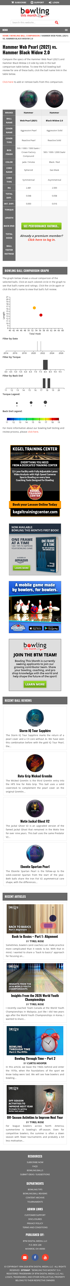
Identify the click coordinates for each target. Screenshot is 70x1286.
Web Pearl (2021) (28, 120)
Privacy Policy (35, 1223)
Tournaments (35, 1201)
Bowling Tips (35, 1189)
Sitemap (25, 1270)
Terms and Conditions (35, 1227)
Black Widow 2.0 (54, 120)
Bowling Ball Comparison (25, 35)
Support (39, 2)
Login (56, 2)
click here (33, 431)
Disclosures (35, 1219)
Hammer (28, 112)
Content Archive (35, 1197)
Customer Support (35, 1215)
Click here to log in (41, 240)
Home (6, 35)
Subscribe (20, 2)
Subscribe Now (35, 1162)
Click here (8, 81)
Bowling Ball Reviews (35, 1193)
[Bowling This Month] (35, 15)
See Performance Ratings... (41, 226)
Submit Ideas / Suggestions (35, 1174)
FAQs (35, 1166)
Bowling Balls (35, 1170)
